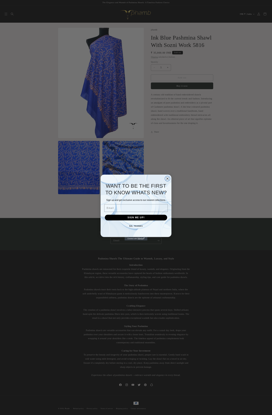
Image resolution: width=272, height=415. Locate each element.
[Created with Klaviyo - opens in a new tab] (136, 238)
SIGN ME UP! (136, 217)
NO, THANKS (136, 226)
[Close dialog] (167, 178)
